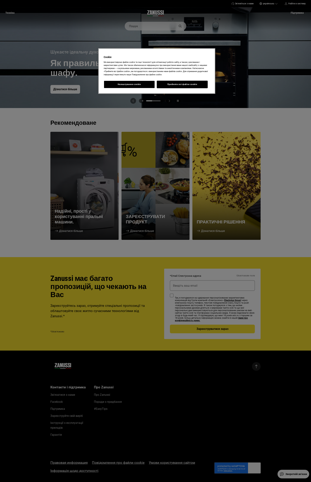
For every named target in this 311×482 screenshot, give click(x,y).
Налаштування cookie (129, 84)
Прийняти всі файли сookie (182, 84)
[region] (156, 71)
